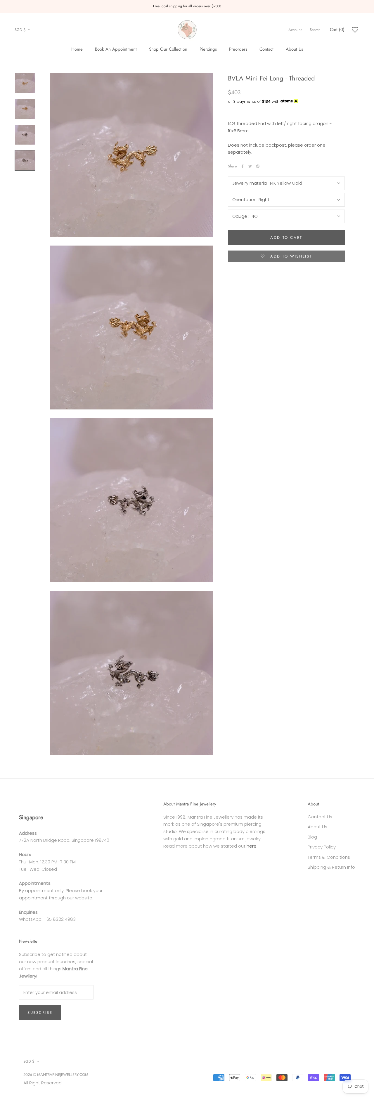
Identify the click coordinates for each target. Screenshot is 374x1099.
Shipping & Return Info (331, 867)
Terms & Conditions (329, 857)
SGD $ (20, 29)
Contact (266, 49)
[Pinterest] (257, 166)
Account (295, 29)
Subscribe (39, 1012)
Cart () (337, 29)
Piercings (208, 49)
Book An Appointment (116, 49)
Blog (312, 837)
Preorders (238, 49)
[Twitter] (250, 166)
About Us (294, 49)
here (252, 846)
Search (315, 29)
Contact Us (320, 817)
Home (77, 49)
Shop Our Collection (168, 49)
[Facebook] (242, 166)
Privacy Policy (322, 847)
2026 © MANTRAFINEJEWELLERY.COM (55, 1074)
